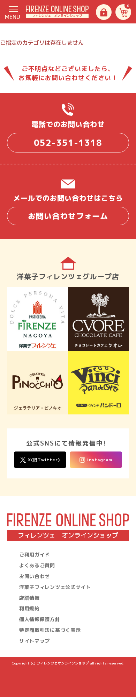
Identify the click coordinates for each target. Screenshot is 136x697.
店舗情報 (29, 598)
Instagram (99, 460)
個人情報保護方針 (39, 619)
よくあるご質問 (37, 565)
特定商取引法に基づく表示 (50, 630)
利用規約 (29, 608)
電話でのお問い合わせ (68, 134)
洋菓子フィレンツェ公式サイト (55, 587)
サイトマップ (34, 641)
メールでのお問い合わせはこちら (68, 207)
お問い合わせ (34, 576)
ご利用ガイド (34, 554)
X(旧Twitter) (44, 460)
